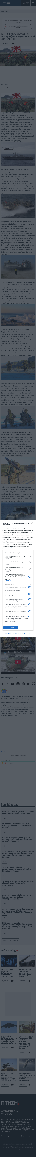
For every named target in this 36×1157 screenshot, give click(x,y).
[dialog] (18, 578)
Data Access (18, 633)
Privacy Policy (27, 633)
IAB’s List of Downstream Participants (20, 548)
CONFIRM (11, 627)
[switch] (29, 556)
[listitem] (18, 553)
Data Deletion (8, 633)
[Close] (32, 523)
